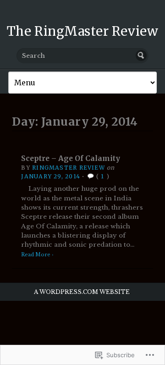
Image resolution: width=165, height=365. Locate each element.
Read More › (37, 254)
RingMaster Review (68, 167)
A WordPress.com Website (82, 291)
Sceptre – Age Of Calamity (70, 158)
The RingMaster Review (82, 31)
